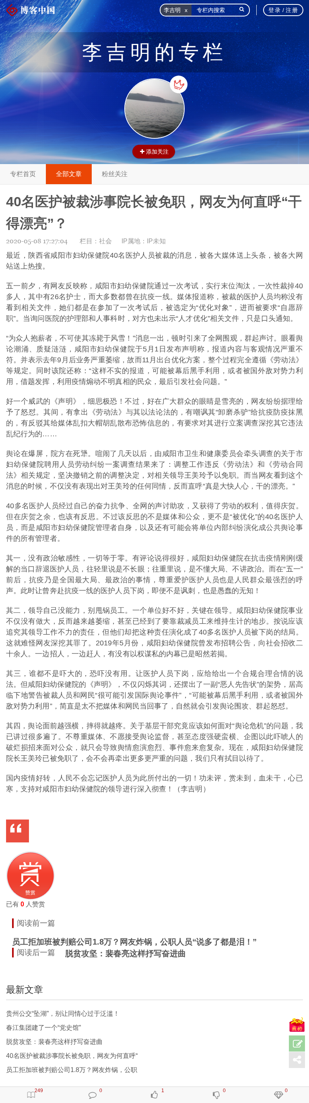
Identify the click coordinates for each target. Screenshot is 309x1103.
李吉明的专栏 (154, 52)
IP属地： (144, 241)
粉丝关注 (115, 173)
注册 (292, 10)
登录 (274, 10)
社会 (105, 241)
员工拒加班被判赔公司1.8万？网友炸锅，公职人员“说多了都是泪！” (134, 941)
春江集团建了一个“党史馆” (43, 1027)
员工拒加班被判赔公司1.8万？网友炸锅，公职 (71, 1069)
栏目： (96, 241)
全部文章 (69, 173)
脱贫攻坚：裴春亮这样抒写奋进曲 (125, 953)
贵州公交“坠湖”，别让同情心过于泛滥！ (62, 1013)
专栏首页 (23, 173)
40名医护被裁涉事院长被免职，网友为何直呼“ (72, 1055)
